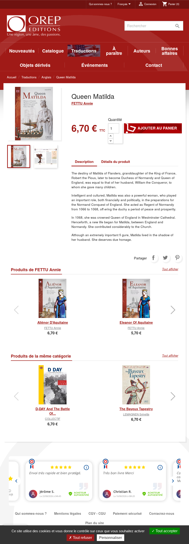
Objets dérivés (35, 65)
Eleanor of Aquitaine (136, 322)
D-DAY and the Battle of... (52, 411)
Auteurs (141, 50)
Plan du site (94, 522)
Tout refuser (82, 538)
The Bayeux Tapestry (136, 408)
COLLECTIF (52, 418)
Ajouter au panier (153, 128)
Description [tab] (84, 161)
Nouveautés (22, 50)
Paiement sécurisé (127, 513)
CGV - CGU (97, 513)
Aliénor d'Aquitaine (52, 322)
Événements (94, 65)
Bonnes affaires (169, 50)
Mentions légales (67, 513)
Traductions (84, 50)
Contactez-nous (161, 513)
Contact (153, 65)
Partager (153, 257)
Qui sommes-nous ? (100, 4)
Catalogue (53, 50)
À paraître (114, 50)
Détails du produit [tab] (115, 161)
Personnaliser (110, 538)
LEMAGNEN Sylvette (136, 414)
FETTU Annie (82, 103)
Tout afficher (170, 269)
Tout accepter (166, 531)
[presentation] (16, 310)
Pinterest (177, 257)
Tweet (165, 257)
